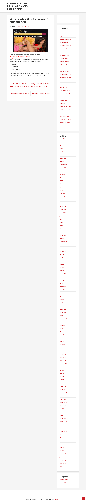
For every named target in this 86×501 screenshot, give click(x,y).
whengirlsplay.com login (14, 86)
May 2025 (62, 184)
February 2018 (63, 453)
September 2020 (63, 363)
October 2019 (63, 399)
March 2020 (62, 383)
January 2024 (63, 235)
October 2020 (63, 360)
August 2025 (63, 174)
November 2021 (63, 318)
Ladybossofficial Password (66, 36)
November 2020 (63, 357)
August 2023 (63, 251)
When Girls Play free (26, 82)
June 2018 (62, 441)
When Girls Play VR (23, 83)
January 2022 (63, 312)
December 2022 (63, 277)
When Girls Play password (36, 82)
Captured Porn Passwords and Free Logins (17, 6)
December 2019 (63, 392)
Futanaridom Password (65, 68)
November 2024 (63, 203)
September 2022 (63, 286)
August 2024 (63, 212)
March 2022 (62, 306)
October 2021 (63, 322)
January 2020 (63, 389)
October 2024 (63, 206)
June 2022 (62, 296)
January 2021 (63, 351)
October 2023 (63, 245)
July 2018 (62, 437)
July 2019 (62, 408)
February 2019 (63, 415)
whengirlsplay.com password (26, 86)
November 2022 (63, 280)
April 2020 (62, 380)
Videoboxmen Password (65, 106)
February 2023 (63, 270)
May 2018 (62, 444)
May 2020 (62, 376)
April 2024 (62, 225)
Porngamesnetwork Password (67, 93)
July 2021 (62, 331)
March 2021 (62, 344)
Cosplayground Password (66, 90)
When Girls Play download (16, 82)
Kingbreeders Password (65, 45)
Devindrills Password (64, 55)
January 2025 (63, 196)
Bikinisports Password (65, 87)
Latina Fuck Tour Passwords (66, 482)
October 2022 (63, 283)
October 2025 (63, 167)
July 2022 (62, 293)
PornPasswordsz (48, 494)
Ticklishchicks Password (65, 126)
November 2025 (63, 164)
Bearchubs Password (65, 113)
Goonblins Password (64, 71)
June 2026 (62, 145)
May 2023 (62, 261)
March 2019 (62, 412)
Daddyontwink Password (65, 119)
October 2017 (63, 466)
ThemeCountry (58, 499)
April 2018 (62, 447)
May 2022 (62, 299)
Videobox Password (64, 103)
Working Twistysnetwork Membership (20, 93)
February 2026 (63, 158)
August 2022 (63, 290)
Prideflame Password (65, 110)
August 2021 (63, 328)
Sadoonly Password (64, 61)
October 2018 (63, 428)
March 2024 (62, 229)
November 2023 (63, 241)
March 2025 (62, 190)
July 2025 (62, 177)
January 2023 (63, 274)
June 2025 (62, 180)
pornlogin (19, 26)
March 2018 (62, 450)
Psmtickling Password (65, 122)
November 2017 (63, 463)
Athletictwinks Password (65, 116)
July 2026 (62, 142)
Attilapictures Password (65, 77)
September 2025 (63, 171)
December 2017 (63, 460)
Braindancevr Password (65, 65)
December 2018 (63, 421)
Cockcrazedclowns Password (66, 39)
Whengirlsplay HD (40, 83)
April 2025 (62, 187)
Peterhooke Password (65, 52)
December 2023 (63, 238)
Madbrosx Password (64, 100)
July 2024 (62, 216)
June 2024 (62, 219)
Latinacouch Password (65, 81)
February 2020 (63, 386)
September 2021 (63, 325)
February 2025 (63, 193)
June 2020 (62, 373)
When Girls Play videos (14, 83)
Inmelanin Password (64, 84)
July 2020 (62, 370)
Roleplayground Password (66, 97)
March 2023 (62, 267)
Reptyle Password (64, 42)
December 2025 (63, 161)
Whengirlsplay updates (17, 84)
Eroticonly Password (64, 58)
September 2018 (63, 431)
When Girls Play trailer (46, 82)
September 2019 (63, 402)
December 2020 (63, 354)
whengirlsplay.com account (27, 84)
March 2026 (62, 155)
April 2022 (62, 302)
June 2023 (62, 257)
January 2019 (63, 418)
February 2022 (63, 309)
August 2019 (63, 405)
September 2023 (63, 248)
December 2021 (63, 315)
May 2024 (62, 222)
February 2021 (63, 347)
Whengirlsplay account (32, 83)
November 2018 (63, 425)
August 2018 (63, 434)
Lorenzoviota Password (65, 48)
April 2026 (62, 151)
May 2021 (62, 338)
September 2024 (63, 209)
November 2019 (63, 396)
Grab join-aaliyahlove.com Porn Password (41, 93)
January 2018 (63, 457)
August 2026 (63, 139)
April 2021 (62, 341)
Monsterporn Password (65, 74)
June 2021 (62, 335)
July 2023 (62, 254)
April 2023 (62, 264)
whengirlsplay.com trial (36, 86)
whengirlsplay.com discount (39, 84)
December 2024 (63, 200)
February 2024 (63, 232)
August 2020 (63, 367)
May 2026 (62, 148)
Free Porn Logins (25, 26)
